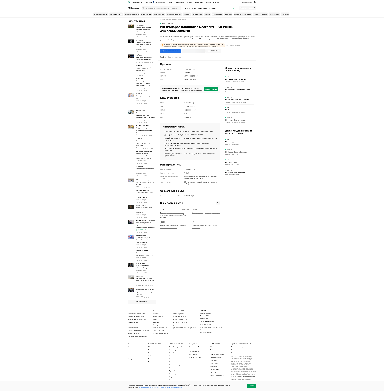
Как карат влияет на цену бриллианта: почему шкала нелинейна (144, 44)
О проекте (212, 8)
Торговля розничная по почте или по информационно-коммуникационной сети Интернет (173, 215)
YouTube (150, 356)
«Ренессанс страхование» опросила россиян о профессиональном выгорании (145, 225)
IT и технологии (146, 14)
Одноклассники (153, 353)
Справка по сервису (206, 313)
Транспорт (228, 14)
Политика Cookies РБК (206, 332)
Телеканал (208, 2)
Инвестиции (148, 2)
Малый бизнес (159, 14)
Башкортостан (173, 356)
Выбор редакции (99, 14)
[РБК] (129, 2)
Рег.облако (213, 360)
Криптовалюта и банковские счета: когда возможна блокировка (144, 143)
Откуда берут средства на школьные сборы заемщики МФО (144, 130)
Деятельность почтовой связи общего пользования (204, 226)
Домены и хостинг (215, 357)
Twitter (150, 350)
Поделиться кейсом (134, 327)
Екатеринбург (173, 350)
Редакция (130, 353)
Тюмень (171, 380)
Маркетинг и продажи (174, 14)
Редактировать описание (233, 45)
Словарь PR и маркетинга (160, 333)
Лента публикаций (136, 21)
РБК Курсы (213, 372)
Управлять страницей (172, 51)
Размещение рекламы (134, 356)
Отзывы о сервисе (133, 333)
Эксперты (187, 8)
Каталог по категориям (179, 316)
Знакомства (213, 366)
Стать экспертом (231, 8)
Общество (285, 14)
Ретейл (207, 14)
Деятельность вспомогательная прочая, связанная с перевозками (173, 226)
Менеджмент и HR (116, 14)
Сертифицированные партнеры (137, 336)
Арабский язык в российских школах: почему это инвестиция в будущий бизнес (145, 195)
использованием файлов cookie (148, 387)
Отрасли (169, 2)
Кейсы (194, 8)
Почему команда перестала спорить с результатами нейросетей (144, 209)
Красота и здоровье (260, 14)
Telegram (151, 359)
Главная (162, 19)
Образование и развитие (242, 14)
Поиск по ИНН (204, 318)
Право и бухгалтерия (131, 14)
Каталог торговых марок (179, 319)
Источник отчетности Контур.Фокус (211, 327)
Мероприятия (160, 2)
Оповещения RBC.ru (195, 357)
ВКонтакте (151, 347)
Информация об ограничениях (240, 347)
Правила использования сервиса (182, 325)
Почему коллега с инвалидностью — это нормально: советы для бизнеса (145, 115)
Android (212, 350)
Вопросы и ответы (205, 330)
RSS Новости (193, 354)
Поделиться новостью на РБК (136, 313)
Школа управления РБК (217, 375)
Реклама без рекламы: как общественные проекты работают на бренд (143, 29)
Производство (217, 14)
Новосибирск (173, 353)
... (222, 2)
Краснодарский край (175, 365)
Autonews (189, 2)
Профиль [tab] (163, 57)
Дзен (149, 362)
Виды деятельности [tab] (174, 57)
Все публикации (141, 301)
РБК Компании (198, 2)
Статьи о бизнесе (158, 330)
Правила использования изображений (184, 327)
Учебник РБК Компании (160, 327)
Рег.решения (214, 363)
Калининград (173, 362)
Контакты (203, 310)
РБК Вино (216, 2)
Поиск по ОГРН (204, 316)
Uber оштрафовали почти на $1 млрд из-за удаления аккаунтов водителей (145, 291)
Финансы (187, 14)
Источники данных (205, 324)
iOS (211, 347)
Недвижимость (179, 2)
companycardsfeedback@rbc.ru (246, 376)
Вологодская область (175, 359)
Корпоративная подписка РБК (137, 319)
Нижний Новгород (174, 368)
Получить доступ (211, 89)
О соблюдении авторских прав (240, 353)
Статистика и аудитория (207, 321)
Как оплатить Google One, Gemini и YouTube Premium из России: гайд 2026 (145, 239)
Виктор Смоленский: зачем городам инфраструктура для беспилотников (145, 280)
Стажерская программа (135, 359)
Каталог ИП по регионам (180, 322)
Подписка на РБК (137, 2)
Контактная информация (135, 350)
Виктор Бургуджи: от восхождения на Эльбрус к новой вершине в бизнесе (144, 155)
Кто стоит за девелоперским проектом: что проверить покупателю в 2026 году (144, 83)
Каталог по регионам (178, 313)
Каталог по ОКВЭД (178, 311)
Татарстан (172, 377)
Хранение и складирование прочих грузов (206, 213)
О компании (131, 347)
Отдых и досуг (274, 14)
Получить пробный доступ (136, 316)
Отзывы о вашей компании (136, 325)
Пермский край (173, 371)
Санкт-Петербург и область (177, 347)
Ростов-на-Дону (174, 374)
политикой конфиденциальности (171, 387)
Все (218, 203)
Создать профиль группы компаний (138, 330)
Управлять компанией (248, 8)
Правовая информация (238, 350)
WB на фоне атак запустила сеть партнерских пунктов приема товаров (145, 182)
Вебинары (156, 322)
